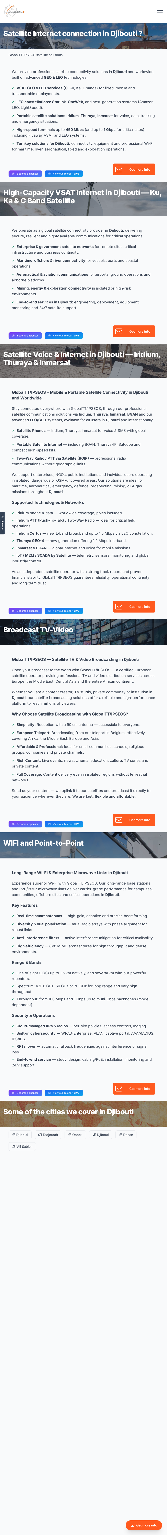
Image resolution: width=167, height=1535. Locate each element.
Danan (127, 1135)
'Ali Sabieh (23, 1147)
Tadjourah (50, 1135)
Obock (76, 1135)
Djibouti (21, 1135)
